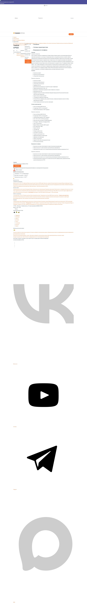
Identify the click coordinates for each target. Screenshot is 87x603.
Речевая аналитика (27, 195)
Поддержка (40, 18)
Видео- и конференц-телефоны (41, 43)
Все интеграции (55, 192)
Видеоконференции (66, 183)
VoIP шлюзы (37, 204)
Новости (16, 218)
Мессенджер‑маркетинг (18, 198)
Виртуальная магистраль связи (41, 184)
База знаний (37, 190)
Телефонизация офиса (17, 201)
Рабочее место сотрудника (60, 189)
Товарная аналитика (50, 196)
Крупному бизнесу (37, 201)
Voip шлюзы (49, 43)
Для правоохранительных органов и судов (56, 235)
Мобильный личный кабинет (29, 184)
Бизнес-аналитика (55, 195)
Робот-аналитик (26, 198)
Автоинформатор (20, 186)
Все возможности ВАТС (43, 186)
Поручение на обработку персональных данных (39, 235)
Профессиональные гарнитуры (62, 43)
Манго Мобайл (65, 184)
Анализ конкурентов (34, 196)
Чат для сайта (60, 190)
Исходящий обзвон (29, 189)
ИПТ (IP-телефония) (24, 183)
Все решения (23, 202)
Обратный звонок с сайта (34, 186)
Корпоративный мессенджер (56, 183)
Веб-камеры (47, 202)
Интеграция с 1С (49, 192)
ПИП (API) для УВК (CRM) (53, 190)
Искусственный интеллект (36, 195)
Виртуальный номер (31, 183)
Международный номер (52, 201)
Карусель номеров (47, 183)
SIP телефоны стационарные (18, 43)
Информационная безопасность (28, 201)
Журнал (16, 225)
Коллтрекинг (15, 196)
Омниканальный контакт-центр (19, 189)
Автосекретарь (26, 186)
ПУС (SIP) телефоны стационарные (38, 202)
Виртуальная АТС (16, 183)
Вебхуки (44, 192)
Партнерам (17, 216)
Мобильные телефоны (22, 44)
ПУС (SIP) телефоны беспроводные (28, 204)
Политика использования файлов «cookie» (21, 235)
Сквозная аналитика (42, 196)
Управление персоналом (50, 189)
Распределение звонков (58, 184)
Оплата (16, 221)
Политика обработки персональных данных (21, 232)
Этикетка (37, 183)
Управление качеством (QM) (46, 195)
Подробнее (2, 3)
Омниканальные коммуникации (39, 189)
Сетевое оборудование (66, 202)
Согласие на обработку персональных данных (39, 232)
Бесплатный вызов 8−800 (62, 201)
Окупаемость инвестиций (64, 196)
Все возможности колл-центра (22, 192)
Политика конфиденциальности (31, 236)
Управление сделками (44, 190)
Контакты (17, 224)
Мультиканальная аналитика (24, 196)
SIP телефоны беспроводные (29, 43)
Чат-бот (21, 195)
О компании (17, 222)
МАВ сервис (41, 183)
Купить (71, 34)
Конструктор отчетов (69, 189)
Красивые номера (44, 201)
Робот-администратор (17, 190)
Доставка (17, 219)
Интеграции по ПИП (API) (38, 192)
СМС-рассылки (50, 184)
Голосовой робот (16, 195)
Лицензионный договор (52, 232)
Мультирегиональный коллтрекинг (42, 198)
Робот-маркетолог (32, 198)
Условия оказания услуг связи (19, 236)
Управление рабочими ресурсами (28, 190)
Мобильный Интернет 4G (44, 204)
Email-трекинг (56, 196)
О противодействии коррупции (43, 236)
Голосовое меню (21, 184)
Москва (16, 18)
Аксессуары (54, 43)
